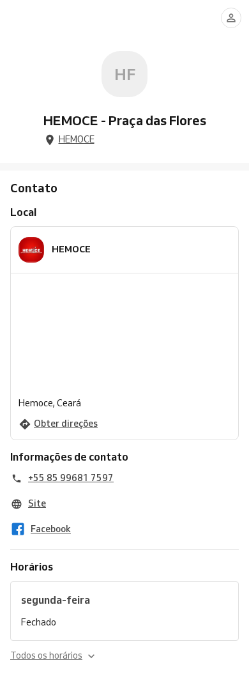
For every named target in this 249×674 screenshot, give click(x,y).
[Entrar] (231, 18)
